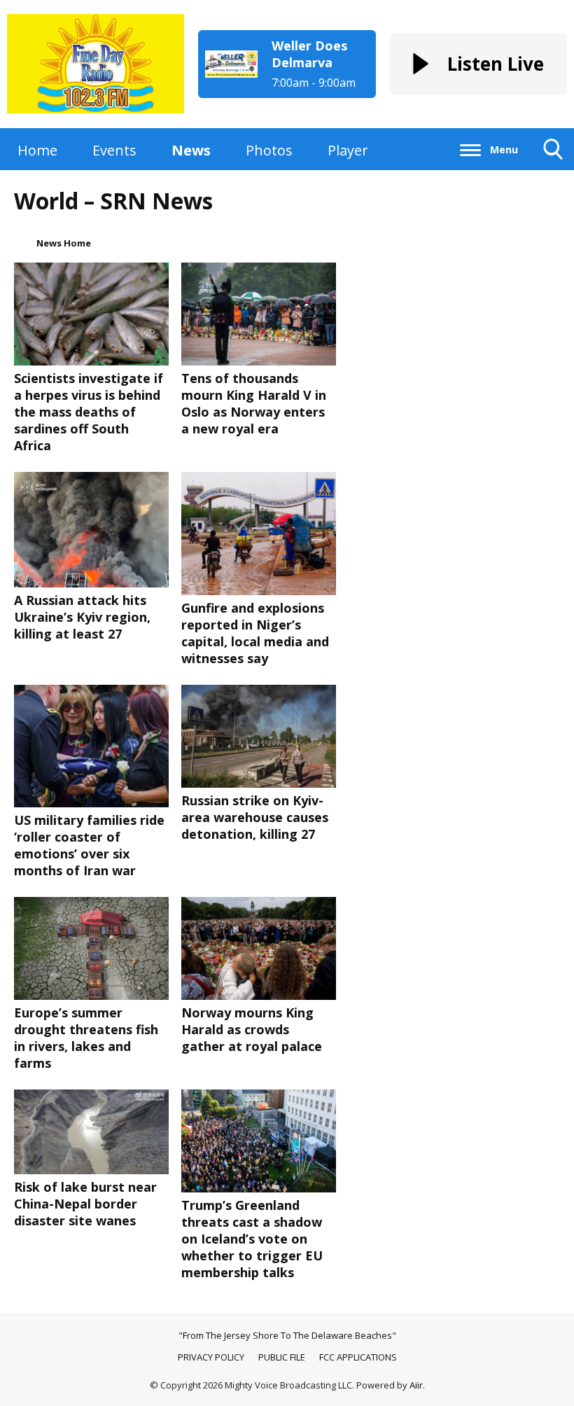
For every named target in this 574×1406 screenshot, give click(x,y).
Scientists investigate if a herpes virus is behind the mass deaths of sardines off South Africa (88, 412)
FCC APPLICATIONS (358, 1357)
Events (114, 150)
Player (348, 150)
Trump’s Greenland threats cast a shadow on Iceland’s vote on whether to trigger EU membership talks (252, 1239)
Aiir (416, 1385)
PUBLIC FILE (281, 1357)
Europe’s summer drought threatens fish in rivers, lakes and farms (86, 1037)
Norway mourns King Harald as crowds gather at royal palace (251, 1029)
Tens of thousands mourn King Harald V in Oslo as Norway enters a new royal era (253, 403)
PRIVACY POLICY (211, 1357)
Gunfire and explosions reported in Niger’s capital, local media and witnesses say (255, 633)
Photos (269, 150)
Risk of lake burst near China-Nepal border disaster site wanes (85, 1203)
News (191, 150)
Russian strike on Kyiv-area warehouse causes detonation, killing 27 (254, 817)
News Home (63, 243)
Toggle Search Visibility (553, 169)
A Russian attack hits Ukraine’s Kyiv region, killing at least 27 (82, 617)
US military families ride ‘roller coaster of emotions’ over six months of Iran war (89, 845)
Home (37, 150)
